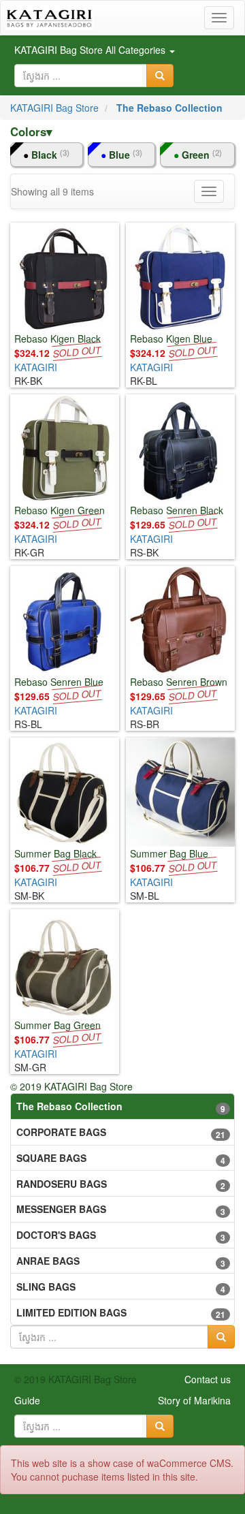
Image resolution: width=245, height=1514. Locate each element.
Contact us (207, 1379)
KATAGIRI (35, 367)
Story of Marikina (194, 1400)
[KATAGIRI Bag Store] (49, 18)
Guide (27, 1400)
